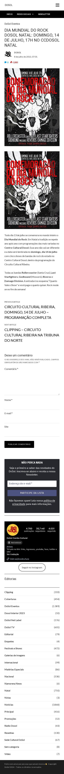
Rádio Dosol (10, 725)
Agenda (10, 21)
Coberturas (10, 599)
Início (10, 14)
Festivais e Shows (13, 648)
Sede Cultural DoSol (14, 739)
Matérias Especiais (14, 669)
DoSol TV (9, 627)
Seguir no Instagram (32, 567)
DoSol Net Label (12, 620)
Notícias (8, 704)
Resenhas (9, 732)
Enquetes (9, 641)
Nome (8, 399)
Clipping (8, 592)
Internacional (11, 662)
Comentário (11, 368)
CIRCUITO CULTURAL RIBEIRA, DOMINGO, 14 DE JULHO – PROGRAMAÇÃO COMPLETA (29, 312)
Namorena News (13, 683)
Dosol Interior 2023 (14, 613)
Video (7, 753)
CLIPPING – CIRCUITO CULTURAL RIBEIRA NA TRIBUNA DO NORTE (31, 334)
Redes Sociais (24, 14)
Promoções (10, 718)
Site (6, 426)
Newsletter (44, 14)
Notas (7, 697)
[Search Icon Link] (20, 22)
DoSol (9, 5)
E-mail (8, 413)
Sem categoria (11, 746)
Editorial (8, 634)
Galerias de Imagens (14, 655)
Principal (9, 711)
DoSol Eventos (11, 606)
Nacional (9, 676)
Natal (7, 690)
